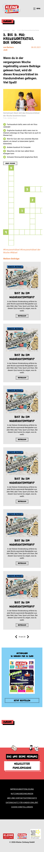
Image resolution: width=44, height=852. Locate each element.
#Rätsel (13, 252)
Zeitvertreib (6, 30)
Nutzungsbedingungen (22, 794)
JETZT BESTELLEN (22, 700)
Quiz (13, 30)
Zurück (7, 21)
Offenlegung (27, 789)
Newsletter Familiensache (22, 765)
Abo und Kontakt (15, 798)
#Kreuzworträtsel (11, 249)
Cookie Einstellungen (22, 807)
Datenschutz (30, 798)
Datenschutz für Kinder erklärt (22, 803)
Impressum (15, 789)
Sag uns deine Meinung (22, 756)
